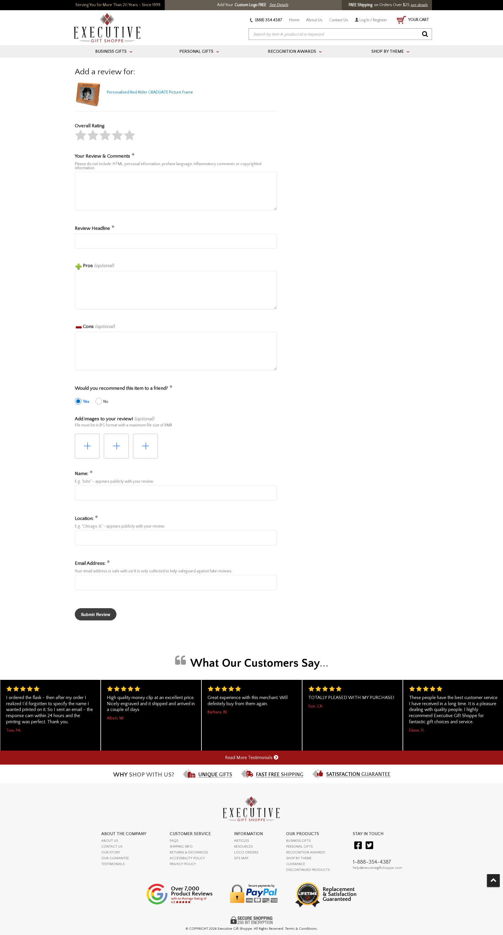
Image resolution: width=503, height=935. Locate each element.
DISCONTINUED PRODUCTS (308, 870)
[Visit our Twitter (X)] (369, 845)
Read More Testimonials (249, 757)
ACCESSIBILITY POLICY (187, 858)
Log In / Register (373, 20)
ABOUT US (109, 841)
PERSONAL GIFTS (299, 846)
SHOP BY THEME (298, 858)
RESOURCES (243, 846)
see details (419, 5)
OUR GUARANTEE (115, 858)
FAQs (174, 841)
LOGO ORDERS (246, 852)
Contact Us (338, 20)
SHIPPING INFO (181, 846)
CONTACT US (111, 846)
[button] (80, 135)
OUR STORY (110, 852)
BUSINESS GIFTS (298, 841)
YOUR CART (418, 19)
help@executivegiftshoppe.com (377, 868)
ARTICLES (241, 841)
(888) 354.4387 (268, 20)
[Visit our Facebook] (358, 845)
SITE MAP (241, 858)
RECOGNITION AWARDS (305, 852)
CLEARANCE (295, 864)
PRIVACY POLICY (183, 864)
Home (294, 20)
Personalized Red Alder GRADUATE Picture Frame (150, 92)
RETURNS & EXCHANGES (189, 852)
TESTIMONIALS (113, 864)
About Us (314, 20)
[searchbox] (340, 34)
